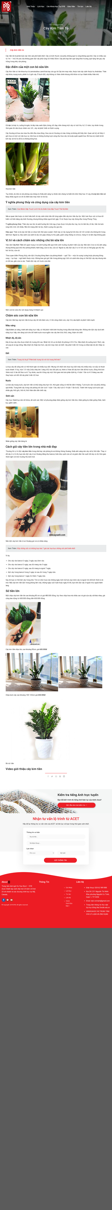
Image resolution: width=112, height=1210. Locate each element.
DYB (14, 905)
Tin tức (80, 6)
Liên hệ (68, 897)
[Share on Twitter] (52, 777)
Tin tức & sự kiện (56, 25)
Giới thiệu (69, 887)
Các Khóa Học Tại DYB (56, 6)
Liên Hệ (89, 6)
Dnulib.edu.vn (105, 907)
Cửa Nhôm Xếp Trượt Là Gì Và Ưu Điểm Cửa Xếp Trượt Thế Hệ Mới (42, 209)
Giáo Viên (71, 6)
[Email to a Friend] (56, 777)
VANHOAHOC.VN (92, 911)
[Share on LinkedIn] (64, 777)
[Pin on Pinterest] (60, 777)
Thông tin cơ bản (33, 832)
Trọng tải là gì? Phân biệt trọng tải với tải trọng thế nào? (39, 360)
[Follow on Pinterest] (7, 900)
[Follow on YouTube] (11, 900)
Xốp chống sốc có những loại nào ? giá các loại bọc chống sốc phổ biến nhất (46, 548)
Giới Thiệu (31, 6)
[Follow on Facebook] (3, 900)
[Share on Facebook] (48, 777)
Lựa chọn (30, 849)
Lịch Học (40, 6)
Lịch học (68, 891)
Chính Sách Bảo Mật (69, 903)
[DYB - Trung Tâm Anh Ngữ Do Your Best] (13, 6)
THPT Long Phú (8, 915)
